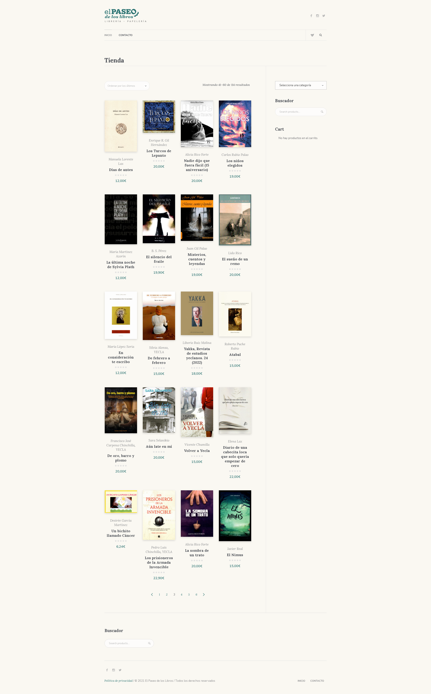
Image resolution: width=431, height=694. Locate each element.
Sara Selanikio (158, 440)
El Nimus (235, 555)
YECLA (159, 352)
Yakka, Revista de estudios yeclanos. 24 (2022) (197, 356)
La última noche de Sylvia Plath (120, 264)
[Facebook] (311, 15)
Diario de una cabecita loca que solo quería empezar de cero (235, 456)
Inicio (301, 681)
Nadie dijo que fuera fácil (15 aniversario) (197, 165)
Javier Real (235, 549)
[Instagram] (317, 15)
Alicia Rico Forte (197, 155)
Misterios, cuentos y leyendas (197, 259)
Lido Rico (235, 253)
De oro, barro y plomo (120, 458)
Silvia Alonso (158, 348)
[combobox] (301, 85)
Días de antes (121, 169)
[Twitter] (324, 15)
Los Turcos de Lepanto (158, 153)
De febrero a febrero (159, 360)
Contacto (317, 681)
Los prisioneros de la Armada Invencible (159, 562)
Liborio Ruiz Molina (197, 343)
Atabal (235, 354)
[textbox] (300, 85)
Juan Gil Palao (197, 248)
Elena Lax (235, 441)
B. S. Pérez (159, 251)
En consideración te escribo (121, 357)
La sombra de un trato (197, 552)
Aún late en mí (159, 446)
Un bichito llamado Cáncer (121, 533)
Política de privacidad (118, 681)
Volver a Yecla (197, 450)
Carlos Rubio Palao (235, 155)
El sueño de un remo (235, 261)
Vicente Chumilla (197, 445)
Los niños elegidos (235, 163)
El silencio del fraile (159, 259)
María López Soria (121, 347)
